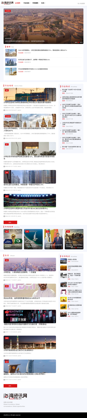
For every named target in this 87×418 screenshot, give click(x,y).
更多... (10, 222)
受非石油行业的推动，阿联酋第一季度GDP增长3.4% (23, 184)
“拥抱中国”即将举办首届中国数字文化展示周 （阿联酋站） (26, 324)
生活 (42, 3)
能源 (63, 100)
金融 (7, 172)
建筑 (7, 90)
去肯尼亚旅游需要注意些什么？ (75, 267)
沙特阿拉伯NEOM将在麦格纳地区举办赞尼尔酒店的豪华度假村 (27, 102)
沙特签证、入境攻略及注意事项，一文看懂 (20, 272)
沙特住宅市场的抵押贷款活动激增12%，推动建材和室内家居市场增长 (29, 157)
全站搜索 (82, 3)
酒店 (63, 110)
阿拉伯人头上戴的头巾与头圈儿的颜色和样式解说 (75, 291)
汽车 (63, 126)
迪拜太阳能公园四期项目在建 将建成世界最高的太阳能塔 (72, 98)
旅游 (7, 260)
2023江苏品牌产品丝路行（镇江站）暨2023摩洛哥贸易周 (71, 131)
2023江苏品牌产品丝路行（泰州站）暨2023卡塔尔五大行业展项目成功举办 (72, 115)
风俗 (69, 279)
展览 (63, 93)
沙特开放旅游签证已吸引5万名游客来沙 (18, 350)
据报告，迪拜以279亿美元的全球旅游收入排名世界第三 (24, 374)
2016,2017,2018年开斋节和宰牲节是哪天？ (75, 283)
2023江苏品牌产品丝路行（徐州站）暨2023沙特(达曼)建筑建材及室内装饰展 (71, 139)
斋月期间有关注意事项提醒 (75, 306)
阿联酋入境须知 (72, 259)
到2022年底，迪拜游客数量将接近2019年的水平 (22, 298)
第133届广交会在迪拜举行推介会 (71, 147)
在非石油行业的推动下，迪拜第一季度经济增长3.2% (34, 60)
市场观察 (35, 3)
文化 (7, 312)
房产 (7, 144)
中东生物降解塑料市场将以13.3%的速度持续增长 (33, 69)
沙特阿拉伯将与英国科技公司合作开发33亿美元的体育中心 (26, 208)
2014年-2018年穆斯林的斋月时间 (74, 298)
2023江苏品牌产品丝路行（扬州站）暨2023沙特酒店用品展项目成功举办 (72, 106)
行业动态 (26, 3)
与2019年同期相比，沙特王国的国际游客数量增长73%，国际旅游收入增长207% (42, 50)
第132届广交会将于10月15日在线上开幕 (71, 90)
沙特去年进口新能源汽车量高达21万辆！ (71, 123)
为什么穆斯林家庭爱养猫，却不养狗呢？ (74, 313)
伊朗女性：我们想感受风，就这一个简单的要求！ (74, 275)
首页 (18, 3)
